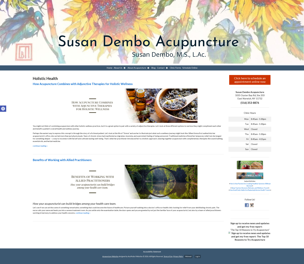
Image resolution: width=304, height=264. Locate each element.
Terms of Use (168, 256)
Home (109, 68)
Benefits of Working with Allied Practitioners (62, 160)
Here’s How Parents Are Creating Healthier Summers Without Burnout (250, 185)
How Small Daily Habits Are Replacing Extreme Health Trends (250, 190)
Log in (198, 256)
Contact (161, 68)
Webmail (188, 256)
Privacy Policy (178, 256)
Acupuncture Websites (110, 256)
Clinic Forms (175, 68)
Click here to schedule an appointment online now (250, 79)
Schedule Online (189, 68)
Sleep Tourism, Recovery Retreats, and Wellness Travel (250, 188)
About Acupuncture (137, 68)
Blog (153, 68)
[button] (3, 109)
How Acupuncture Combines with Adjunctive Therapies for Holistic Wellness (83, 84)
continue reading (40, 146)
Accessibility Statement (152, 251)
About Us (118, 68)
